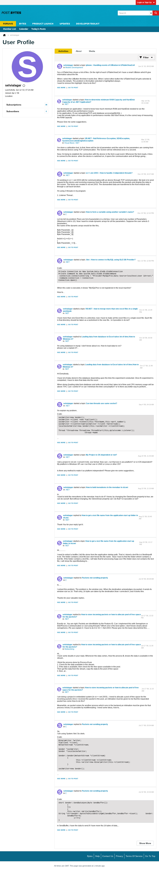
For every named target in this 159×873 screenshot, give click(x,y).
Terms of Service (134, 856)
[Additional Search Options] (151, 13)
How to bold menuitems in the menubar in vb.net (107, 487)
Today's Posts (38, 29)
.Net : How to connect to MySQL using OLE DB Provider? (111, 260)
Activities (63, 51)
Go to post (73, 87)
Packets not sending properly (95, 578)
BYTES (22, 23)
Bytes (90, 856)
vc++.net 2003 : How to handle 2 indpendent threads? (109, 173)
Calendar (23, 29)
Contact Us (107, 856)
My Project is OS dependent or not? (101, 455)
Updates (65, 23)
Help (97, 856)
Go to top (150, 856)
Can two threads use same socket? (101, 403)
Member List (9, 29)
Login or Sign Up (144, 2)
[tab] (63, 51)
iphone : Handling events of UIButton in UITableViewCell (110, 65)
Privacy (119, 856)
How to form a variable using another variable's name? (110, 212)
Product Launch (42, 23)
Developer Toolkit (87, 23)
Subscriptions (13, 104)
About (79, 51)
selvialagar (68, 65)
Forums (8, 23)
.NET (66, 104)
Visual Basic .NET (71, 143)
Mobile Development (74, 67)
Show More (145, 843)
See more (61, 87)
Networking (69, 649)
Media (92, 51)
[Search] (155, 13)
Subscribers (12, 111)
